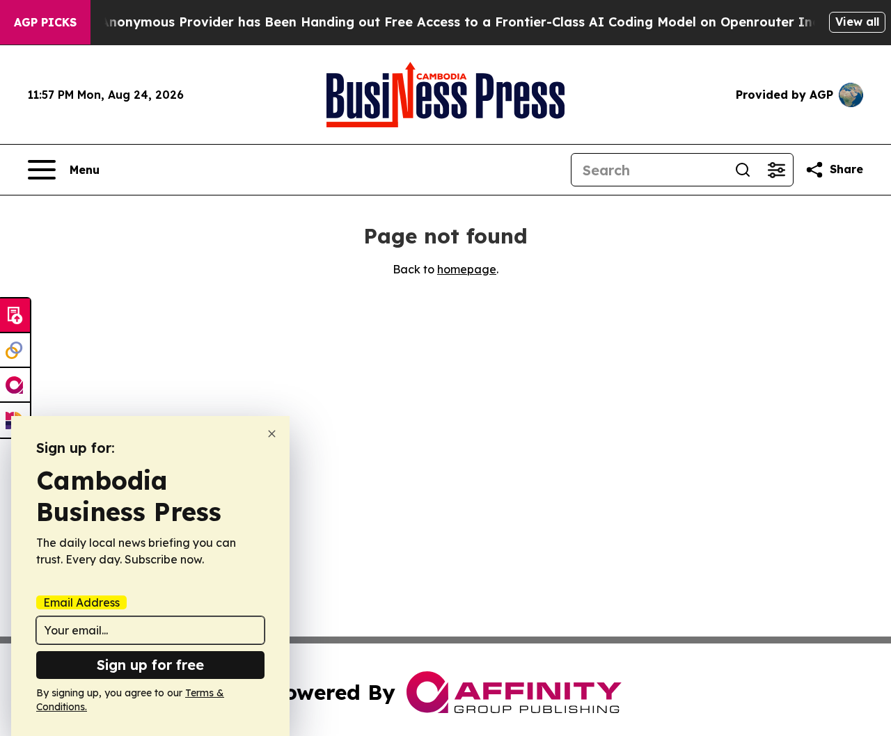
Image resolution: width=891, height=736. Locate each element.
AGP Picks (45, 22)
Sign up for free (150, 664)
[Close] (271, 433)
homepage (466, 269)
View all (857, 22)
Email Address (81, 602)
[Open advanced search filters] (776, 170)
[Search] (742, 170)
